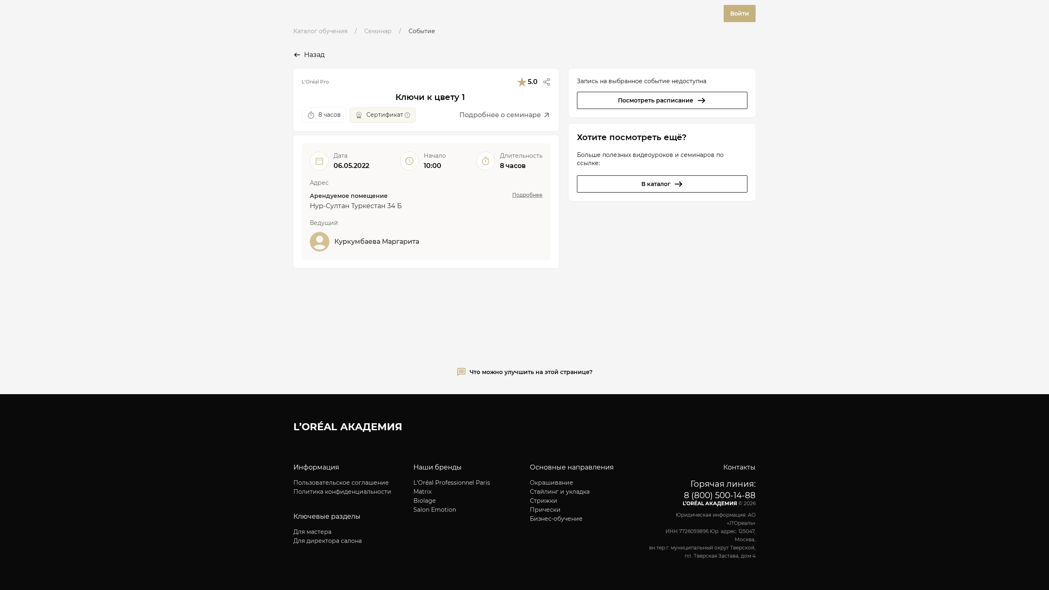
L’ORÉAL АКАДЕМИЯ (347, 427)
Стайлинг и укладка (560, 491)
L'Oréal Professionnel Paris (451, 482)
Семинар (378, 31)
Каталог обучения (320, 31)
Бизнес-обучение (556, 518)
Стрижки (543, 500)
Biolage (424, 500)
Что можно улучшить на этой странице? (531, 372)
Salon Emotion (434, 509)
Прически (545, 509)
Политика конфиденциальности (342, 491)
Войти (739, 13)
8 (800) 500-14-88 (720, 495)
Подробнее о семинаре (500, 115)
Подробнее (527, 195)
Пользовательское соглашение (341, 482)
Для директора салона (327, 541)
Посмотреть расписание (655, 100)
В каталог (655, 184)
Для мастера (312, 532)
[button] (547, 82)
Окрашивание (551, 482)
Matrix (422, 491)
